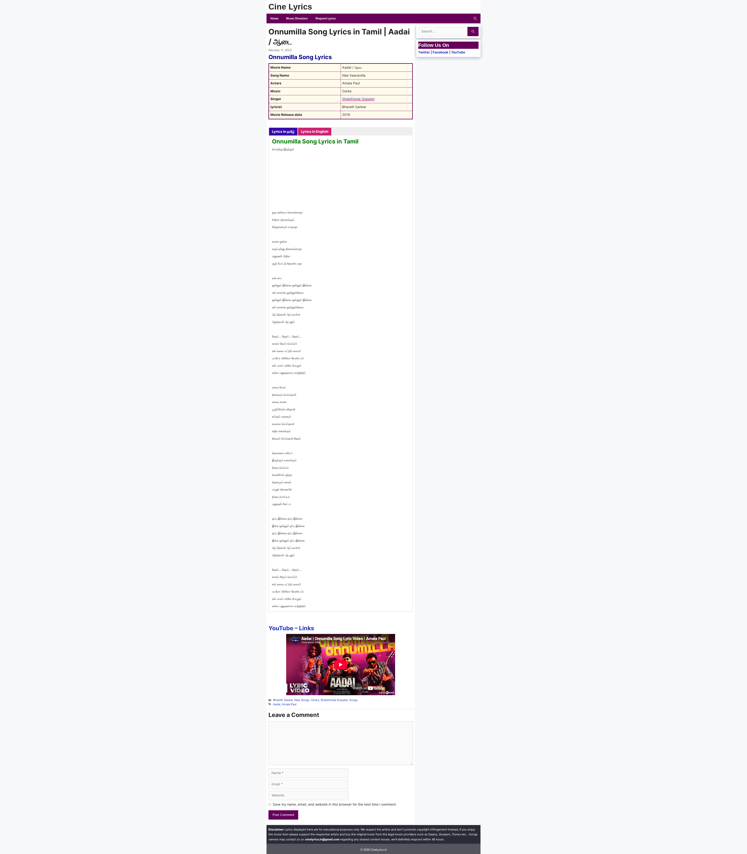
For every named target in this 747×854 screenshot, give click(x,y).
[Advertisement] (340, 181)
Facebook (440, 52)
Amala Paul (289, 704)
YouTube (458, 52)
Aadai (276, 704)
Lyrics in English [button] (314, 131)
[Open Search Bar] (475, 18)
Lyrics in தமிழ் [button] (283, 131)
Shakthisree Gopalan (358, 99)
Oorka (315, 700)
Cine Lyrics (290, 6)
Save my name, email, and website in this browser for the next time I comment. (335, 804)
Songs (353, 700)
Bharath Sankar (283, 700)
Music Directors (297, 18)
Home (274, 18)
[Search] (473, 31)
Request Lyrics (326, 18)
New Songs (301, 700)
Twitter (424, 52)
